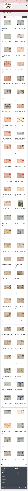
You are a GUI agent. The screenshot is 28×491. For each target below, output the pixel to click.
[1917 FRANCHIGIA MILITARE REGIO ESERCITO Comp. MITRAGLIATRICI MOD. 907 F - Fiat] (20, 245)
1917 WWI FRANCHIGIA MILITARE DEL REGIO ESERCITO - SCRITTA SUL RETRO (7, 84)
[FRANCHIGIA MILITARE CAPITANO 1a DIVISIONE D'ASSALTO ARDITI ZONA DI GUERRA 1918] (7, 49)
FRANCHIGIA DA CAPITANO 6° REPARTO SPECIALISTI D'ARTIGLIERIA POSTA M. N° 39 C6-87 (7, 404)
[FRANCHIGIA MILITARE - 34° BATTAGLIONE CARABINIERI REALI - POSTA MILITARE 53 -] (20, 22)
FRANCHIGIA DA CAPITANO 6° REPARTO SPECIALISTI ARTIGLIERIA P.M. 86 (7, 417)
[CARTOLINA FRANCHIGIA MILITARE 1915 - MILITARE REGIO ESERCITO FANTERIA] (7, 356)
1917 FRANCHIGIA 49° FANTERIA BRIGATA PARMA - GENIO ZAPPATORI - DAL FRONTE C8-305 (20, 153)
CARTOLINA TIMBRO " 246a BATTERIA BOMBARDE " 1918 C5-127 (19, 417)
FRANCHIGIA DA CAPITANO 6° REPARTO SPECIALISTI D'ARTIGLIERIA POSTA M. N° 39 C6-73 (20, 431)
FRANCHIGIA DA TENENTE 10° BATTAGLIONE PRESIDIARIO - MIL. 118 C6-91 (20, 389)
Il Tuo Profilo (4, 476)
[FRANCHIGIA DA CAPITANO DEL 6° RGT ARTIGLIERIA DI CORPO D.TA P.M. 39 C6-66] (20, 439)
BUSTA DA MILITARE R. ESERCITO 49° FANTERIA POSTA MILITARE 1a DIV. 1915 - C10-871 (7, 70)
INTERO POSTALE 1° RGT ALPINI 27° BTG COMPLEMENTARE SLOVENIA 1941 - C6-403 (7, 431)
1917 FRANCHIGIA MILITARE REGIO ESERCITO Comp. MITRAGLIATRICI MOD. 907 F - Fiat (20, 251)
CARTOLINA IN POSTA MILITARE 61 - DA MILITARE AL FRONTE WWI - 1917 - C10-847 (20, 55)
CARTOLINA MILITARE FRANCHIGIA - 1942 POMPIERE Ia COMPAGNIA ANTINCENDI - (20, 84)
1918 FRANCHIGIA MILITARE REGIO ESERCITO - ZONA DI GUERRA (7, 292)
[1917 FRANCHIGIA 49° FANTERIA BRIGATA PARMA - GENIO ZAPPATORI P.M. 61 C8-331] (20, 175)
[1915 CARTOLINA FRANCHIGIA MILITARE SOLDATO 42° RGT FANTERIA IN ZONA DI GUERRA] (7, 342)
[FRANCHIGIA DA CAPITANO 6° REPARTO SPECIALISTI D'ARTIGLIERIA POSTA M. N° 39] (7, 439)
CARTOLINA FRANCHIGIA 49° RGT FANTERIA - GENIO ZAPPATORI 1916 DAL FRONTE (20, 69)
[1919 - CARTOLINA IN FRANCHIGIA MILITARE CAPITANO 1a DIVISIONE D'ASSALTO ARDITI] (7, 91)
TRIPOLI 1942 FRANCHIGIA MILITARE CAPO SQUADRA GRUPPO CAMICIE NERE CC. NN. (7, 376)
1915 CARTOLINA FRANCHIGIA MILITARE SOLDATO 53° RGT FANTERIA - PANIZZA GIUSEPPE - (7, 321)
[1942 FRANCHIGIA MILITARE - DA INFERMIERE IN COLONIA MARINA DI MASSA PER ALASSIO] (20, 231)
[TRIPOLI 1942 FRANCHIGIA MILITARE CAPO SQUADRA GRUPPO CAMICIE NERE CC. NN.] (7, 370)
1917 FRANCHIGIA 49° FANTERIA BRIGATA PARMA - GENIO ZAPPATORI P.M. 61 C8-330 (7, 181)
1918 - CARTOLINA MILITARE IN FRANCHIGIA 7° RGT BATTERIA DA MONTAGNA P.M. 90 (7, 237)
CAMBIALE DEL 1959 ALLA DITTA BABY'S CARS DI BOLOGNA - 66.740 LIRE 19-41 (20, 139)
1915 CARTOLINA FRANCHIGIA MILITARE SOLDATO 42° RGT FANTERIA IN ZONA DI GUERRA (7, 349)
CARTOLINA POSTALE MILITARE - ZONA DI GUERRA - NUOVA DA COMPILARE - (20, 279)
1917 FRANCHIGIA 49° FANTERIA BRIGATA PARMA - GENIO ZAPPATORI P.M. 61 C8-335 (20, 166)
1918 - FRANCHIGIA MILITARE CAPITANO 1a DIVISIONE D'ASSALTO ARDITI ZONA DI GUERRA (20, 98)
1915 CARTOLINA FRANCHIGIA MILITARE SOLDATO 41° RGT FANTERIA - (20, 334)
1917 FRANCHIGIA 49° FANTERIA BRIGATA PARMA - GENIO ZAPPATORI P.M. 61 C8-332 (20, 111)
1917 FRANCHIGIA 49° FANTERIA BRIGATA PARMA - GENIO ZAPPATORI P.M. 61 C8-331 (20, 181)
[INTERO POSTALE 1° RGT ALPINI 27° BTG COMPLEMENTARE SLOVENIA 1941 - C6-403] (7, 425)
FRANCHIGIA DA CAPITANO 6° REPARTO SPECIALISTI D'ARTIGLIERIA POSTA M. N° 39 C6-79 (20, 404)
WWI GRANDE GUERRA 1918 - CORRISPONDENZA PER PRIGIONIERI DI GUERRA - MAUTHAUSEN (20, 265)
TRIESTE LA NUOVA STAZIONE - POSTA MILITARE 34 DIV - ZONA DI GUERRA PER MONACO (7, 209)
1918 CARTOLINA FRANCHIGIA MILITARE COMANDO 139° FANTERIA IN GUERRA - (20, 306)
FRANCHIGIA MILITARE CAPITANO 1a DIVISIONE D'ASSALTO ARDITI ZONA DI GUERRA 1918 (6, 56)
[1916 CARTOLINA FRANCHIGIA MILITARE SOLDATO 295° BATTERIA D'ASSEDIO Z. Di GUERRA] (20, 314)
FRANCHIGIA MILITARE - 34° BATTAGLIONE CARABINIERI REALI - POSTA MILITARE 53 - (20, 28)
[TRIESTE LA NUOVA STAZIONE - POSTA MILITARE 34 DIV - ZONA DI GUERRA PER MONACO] (7, 203)
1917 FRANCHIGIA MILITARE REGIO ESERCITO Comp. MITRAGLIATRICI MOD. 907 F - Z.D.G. (7, 279)
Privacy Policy (16, 472)
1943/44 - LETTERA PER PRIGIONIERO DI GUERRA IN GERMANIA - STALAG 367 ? (20, 41)
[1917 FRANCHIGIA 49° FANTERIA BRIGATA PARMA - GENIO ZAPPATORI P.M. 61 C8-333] (7, 133)
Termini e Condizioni (17, 473)
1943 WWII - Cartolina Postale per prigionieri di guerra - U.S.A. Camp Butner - (7, 389)
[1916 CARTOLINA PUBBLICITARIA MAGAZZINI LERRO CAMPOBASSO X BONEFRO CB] (20, 119)
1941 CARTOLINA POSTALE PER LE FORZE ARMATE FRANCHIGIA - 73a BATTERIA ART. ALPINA (20, 224)
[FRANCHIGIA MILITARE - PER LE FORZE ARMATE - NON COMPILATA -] (7, 22)
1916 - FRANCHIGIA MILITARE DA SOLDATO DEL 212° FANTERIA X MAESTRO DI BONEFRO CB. (7, 125)
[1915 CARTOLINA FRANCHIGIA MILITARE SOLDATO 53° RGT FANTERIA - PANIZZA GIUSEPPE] (20, 342)
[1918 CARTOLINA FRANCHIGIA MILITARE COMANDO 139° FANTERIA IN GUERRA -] (20, 300)
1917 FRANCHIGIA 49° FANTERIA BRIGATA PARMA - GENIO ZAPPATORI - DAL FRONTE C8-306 (20, 195)
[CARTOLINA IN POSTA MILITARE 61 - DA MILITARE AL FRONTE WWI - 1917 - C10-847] (20, 49)
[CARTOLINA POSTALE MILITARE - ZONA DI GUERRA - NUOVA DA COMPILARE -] (20, 273)
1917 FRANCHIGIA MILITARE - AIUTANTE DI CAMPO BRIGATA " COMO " (20, 376)
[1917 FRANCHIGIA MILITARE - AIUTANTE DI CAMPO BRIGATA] (20, 370)
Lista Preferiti (4, 479)
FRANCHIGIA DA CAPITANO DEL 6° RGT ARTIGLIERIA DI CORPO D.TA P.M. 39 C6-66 (20, 445)
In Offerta (4, 482)
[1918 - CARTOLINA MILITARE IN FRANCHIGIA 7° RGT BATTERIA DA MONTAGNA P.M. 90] (7, 231)
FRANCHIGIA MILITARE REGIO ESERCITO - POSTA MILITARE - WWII (7, 223)
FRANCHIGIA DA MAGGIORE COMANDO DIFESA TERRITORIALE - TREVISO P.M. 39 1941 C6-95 (20, 459)
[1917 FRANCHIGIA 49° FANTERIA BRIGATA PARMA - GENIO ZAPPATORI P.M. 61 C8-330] (7, 175)
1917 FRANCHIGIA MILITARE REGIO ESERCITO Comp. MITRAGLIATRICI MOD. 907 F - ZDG (7, 264)
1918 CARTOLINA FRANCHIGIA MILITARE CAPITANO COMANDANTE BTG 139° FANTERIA (20, 362)
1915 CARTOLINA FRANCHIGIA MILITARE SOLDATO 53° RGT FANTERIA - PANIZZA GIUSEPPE (20, 349)
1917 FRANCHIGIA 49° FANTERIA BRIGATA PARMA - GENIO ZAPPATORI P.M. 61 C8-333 (7, 139)
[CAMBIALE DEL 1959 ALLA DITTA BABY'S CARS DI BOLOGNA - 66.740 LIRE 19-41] (20, 133)
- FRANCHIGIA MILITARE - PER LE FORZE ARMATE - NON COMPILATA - (7, 41)
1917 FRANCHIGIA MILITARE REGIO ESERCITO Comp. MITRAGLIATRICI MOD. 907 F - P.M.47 (7, 251)
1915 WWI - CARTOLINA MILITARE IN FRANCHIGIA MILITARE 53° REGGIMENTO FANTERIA (7, 306)
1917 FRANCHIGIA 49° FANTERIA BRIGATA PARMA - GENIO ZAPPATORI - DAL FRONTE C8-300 (7, 195)
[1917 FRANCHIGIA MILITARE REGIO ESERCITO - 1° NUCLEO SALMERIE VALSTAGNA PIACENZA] (20, 286)
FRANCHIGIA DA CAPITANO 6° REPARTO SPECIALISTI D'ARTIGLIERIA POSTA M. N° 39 (7, 445)
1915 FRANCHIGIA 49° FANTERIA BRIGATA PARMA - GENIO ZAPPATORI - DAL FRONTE (7, 152)
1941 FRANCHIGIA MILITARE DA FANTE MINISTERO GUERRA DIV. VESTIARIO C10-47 (7, 111)
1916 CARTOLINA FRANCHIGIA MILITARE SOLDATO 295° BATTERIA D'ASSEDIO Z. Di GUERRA (20, 321)
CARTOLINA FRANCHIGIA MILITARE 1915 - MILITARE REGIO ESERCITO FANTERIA (7, 362)
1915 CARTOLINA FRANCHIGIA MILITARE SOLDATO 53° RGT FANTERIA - (7, 334)
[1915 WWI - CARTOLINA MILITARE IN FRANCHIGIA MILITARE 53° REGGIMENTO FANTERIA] (7, 300)
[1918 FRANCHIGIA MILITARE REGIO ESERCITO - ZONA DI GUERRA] (7, 286)
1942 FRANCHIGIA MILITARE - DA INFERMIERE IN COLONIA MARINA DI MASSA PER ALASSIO (20, 237)
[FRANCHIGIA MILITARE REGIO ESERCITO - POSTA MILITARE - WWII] (7, 217)
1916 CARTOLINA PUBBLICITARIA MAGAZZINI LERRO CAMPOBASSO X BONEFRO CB (20, 125)
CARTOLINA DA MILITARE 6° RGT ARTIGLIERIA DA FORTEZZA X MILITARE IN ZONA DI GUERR (20, 209)
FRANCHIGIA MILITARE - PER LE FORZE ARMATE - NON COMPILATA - (6, 28)
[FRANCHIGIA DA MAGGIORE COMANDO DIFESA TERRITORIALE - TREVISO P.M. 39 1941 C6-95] (20, 453)
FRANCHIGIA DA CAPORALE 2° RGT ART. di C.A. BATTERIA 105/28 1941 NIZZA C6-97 (7, 459)
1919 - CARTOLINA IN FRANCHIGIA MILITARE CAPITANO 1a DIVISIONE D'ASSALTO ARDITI (7, 97)
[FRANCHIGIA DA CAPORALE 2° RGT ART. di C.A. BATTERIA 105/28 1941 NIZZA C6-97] (7, 453)
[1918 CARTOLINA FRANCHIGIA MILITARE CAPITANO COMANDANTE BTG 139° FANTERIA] (20, 356)
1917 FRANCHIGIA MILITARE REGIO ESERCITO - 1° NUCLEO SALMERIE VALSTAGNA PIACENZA (20, 292)
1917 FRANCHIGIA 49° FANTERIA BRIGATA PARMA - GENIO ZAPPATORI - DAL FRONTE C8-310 (7, 167)
